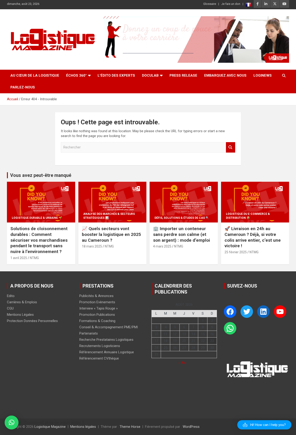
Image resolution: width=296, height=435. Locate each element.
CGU (10, 308)
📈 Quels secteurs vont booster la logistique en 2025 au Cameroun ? (111, 234)
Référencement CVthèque (99, 358)
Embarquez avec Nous (225, 75)
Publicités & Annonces (96, 296)
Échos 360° (76, 75)
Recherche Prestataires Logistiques (106, 340)
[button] (264, 424)
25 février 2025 (236, 252)
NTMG (34, 258)
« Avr (182, 363)
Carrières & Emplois (22, 302)
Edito (11, 296)
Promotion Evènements (97, 302)
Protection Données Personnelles (32, 321)
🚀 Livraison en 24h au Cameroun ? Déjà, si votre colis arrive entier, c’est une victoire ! (253, 237)
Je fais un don (230, 4)
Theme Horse (130, 427)
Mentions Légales (20, 315)
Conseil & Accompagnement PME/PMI (108, 327)
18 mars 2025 (92, 246)
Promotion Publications (97, 315)
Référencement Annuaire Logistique (106, 352)
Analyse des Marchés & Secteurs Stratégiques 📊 (109, 215)
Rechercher (230, 147)
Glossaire (209, 4)
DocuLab (150, 75)
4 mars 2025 (162, 246)
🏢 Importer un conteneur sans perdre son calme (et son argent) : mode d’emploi (181, 234)
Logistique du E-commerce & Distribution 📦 (248, 215)
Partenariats (88, 333)
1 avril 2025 (18, 258)
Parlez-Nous (22, 87)
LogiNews (262, 75)
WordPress (191, 427)
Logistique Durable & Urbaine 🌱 (37, 217)
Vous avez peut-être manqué (40, 175)
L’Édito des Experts (116, 75)
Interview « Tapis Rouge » (98, 308)
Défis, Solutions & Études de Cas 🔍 (181, 217)
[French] (248, 4)
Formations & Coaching (97, 321)
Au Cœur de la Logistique (34, 75)
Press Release (183, 75)
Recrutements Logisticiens (99, 346)
